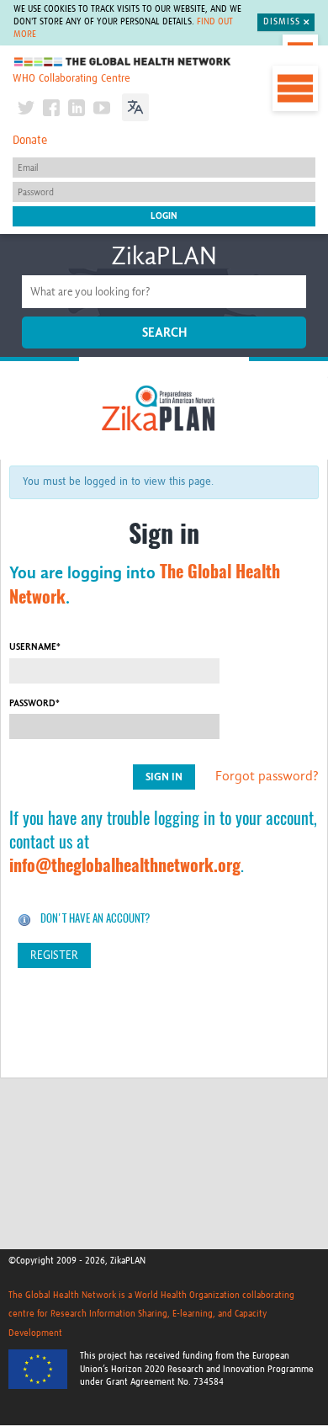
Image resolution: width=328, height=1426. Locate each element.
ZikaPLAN (164, 256)
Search (164, 332)
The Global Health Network (123, 62)
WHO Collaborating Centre (71, 78)
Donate (30, 140)
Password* (34, 703)
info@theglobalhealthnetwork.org (125, 865)
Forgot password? (267, 776)
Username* (35, 646)
